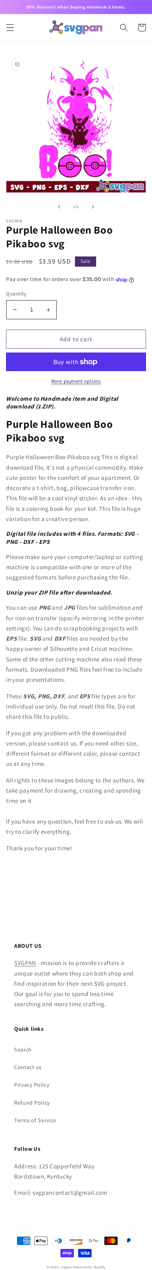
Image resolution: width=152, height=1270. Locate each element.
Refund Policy (32, 1102)
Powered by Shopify (89, 1267)
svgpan (66, 1267)
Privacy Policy (31, 1084)
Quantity (16, 293)
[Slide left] (59, 206)
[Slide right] (92, 206)
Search (23, 1049)
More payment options (76, 381)
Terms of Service (35, 1120)
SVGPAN (25, 963)
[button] (10, 28)
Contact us (28, 1067)
